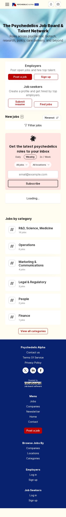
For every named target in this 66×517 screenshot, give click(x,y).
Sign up (46, 76)
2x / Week (45, 156)
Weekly (30, 156)
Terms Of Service (33, 357)
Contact (33, 421)
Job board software (33, 386)
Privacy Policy (33, 362)
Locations (33, 453)
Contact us (33, 352)
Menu (8, 4)
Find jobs (46, 104)
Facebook (41, 370)
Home (33, 416)
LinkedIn (33, 370)
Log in (33, 474)
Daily (18, 156)
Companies (33, 406)
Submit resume (20, 103)
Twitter (26, 370)
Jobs (33, 401)
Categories (33, 458)
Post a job (20, 76)
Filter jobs (35, 125)
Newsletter (33, 411)
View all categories (33, 331)
